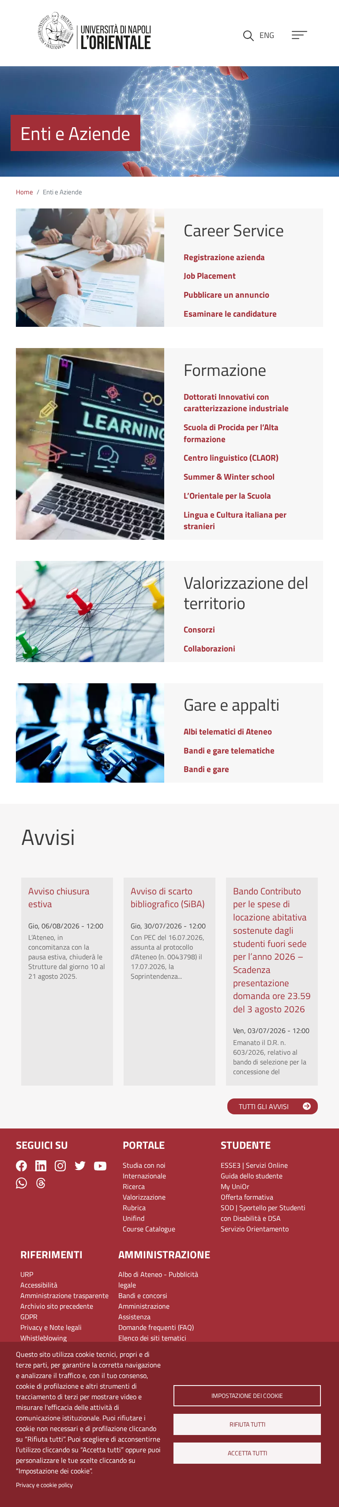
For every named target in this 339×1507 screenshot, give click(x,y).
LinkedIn (40, 1165)
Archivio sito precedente (56, 1306)
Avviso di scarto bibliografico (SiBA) (168, 897)
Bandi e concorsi (142, 1295)
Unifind (133, 1218)
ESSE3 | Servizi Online (254, 1165)
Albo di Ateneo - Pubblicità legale (158, 1279)
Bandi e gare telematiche (229, 750)
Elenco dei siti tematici (152, 1338)
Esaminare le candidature (230, 313)
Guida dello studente (251, 1175)
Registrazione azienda (224, 256)
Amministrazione (144, 1306)
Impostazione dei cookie (247, 1395)
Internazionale (144, 1175)
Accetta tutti (247, 1453)
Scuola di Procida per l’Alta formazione (231, 432)
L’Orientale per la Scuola (227, 495)
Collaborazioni (209, 648)
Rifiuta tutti (247, 1424)
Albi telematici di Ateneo (228, 731)
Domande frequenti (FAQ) (156, 1327)
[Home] (95, 31)
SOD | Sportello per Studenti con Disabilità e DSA (263, 1212)
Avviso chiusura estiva (59, 897)
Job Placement (210, 275)
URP (26, 1274)
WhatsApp (21, 1183)
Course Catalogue (149, 1228)
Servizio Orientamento (255, 1228)
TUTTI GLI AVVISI (264, 1106)
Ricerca (134, 1186)
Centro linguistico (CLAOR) (231, 457)
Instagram (60, 1165)
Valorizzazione (144, 1197)
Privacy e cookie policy (44, 1484)
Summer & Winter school (229, 476)
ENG (267, 35)
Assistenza (134, 1316)
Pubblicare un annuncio (226, 294)
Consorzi (199, 629)
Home (24, 192)
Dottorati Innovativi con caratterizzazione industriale (236, 402)
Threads (40, 1183)
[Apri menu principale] (299, 35)
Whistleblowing (43, 1338)
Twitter (80, 1165)
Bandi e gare (206, 768)
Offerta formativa (247, 1197)
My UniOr (235, 1186)
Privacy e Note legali (51, 1327)
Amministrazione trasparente (64, 1295)
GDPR (29, 1316)
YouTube (100, 1166)
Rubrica (134, 1207)
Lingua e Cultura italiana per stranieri (235, 520)
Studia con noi (144, 1165)
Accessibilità (38, 1285)
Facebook (21, 1165)
